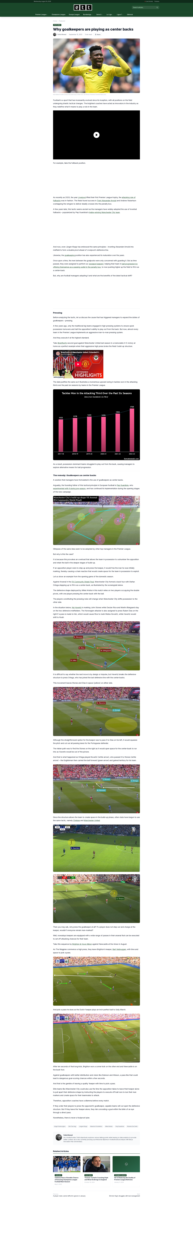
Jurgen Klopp (83, 1126)
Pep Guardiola (122, 485)
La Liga (109, 14)
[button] (96, 848)
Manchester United (92, 820)
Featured (62, 21)
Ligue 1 (119, 14)
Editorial (130, 14)
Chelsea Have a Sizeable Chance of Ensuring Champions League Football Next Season (66, 1180)
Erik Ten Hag (72, 1126)
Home (55, 21)
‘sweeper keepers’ (96, 264)
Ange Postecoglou (59, 1126)
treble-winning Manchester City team (104, 212)
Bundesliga (87, 14)
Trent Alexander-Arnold (106, 201)
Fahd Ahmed (61, 34)
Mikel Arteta (108, 1126)
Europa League (74, 14)
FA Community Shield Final (83, 582)
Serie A (98, 14)
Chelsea (76, 820)
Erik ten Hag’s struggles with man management (124, 1196)
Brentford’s (62, 343)
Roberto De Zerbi (132, 1126)
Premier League (40, 14)
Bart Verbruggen (119, 949)
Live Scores (149, 1)
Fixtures (157, 1)
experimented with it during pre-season (69, 488)
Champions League (58, 14)
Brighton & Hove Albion (82, 944)
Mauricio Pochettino (96, 1126)
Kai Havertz (77, 607)
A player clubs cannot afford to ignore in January (69, 1196)
